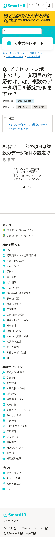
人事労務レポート (14, 56)
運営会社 (10, 528)
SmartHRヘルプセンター (14, 53)
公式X (31, 533)
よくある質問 (33, 56)
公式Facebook (13, 533)
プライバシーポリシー (34, 528)
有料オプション (37, 53)
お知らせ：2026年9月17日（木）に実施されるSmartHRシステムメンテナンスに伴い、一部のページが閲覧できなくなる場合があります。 (27, 18)
